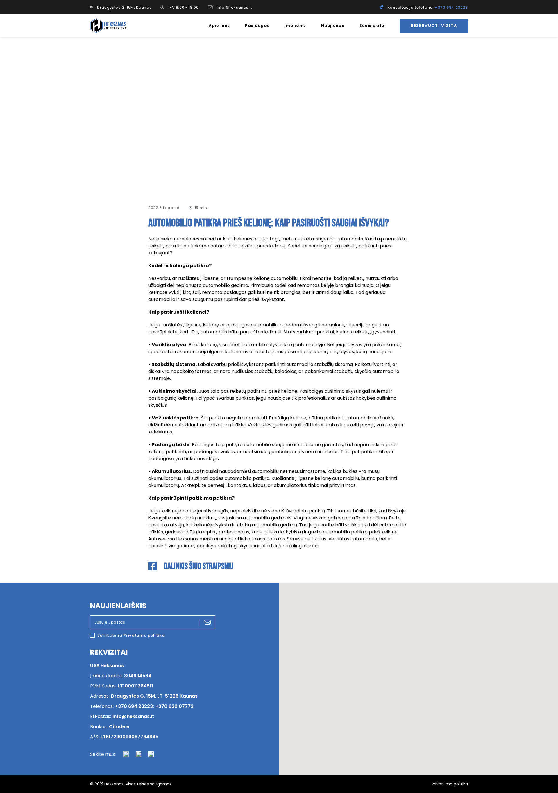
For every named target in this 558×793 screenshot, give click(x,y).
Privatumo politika (144, 635)
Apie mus (219, 25)
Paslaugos (257, 25)
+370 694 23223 (451, 7)
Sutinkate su (131, 635)
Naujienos (332, 25)
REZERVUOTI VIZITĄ (434, 25)
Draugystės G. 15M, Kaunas (124, 7)
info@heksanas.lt (234, 7)
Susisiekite (371, 25)
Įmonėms (295, 25)
